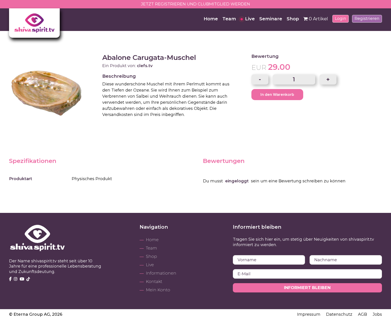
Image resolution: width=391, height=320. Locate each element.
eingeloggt (237, 181)
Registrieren (367, 18)
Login (340, 18)
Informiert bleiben (307, 287)
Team (229, 18)
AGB (363, 314)
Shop (293, 18)
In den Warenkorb (277, 94)
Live (250, 18)
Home (211, 18)
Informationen (161, 273)
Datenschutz (339, 314)
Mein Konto (158, 289)
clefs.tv (145, 65)
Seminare (270, 18)
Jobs (377, 314)
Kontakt (154, 281)
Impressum (309, 314)
